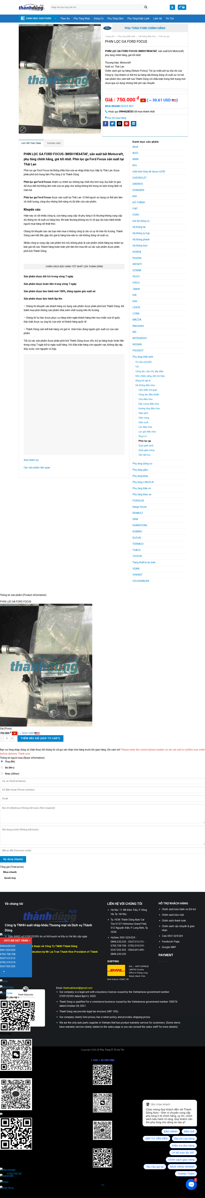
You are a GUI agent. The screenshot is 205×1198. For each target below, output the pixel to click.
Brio (134, 165)
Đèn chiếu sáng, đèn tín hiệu (150, 376)
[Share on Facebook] (105, 124)
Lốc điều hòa (145, 427)
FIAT (135, 208)
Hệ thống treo (140, 245)
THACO (136, 550)
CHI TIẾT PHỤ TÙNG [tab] (31, 143)
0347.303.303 (7, 966)
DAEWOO (137, 183)
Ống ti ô (143, 436)
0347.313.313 (7, 958)
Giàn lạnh (143, 413)
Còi (137, 366)
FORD (135, 214)
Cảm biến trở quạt (148, 390)
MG (134, 331)
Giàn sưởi (143, 422)
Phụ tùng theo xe (141, 494)
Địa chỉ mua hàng (116, 117)
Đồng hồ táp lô (143, 380)
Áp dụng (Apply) (13, 859)
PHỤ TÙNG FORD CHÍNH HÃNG (145, 28)
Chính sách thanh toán (174, 920)
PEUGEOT (138, 350)
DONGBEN (138, 190)
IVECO (136, 282)
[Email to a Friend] (119, 124)
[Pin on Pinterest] (126, 124)
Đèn (134, 196)
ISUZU (136, 276)
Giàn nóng (144, 417)
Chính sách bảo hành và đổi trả (179, 909)
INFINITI (137, 264)
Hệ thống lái (139, 227)
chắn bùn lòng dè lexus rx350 (148, 171)
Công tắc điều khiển (149, 394)
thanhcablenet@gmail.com (77, 987)
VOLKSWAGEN (140, 580)
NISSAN (137, 344)
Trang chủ (110, 36)
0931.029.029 (7, 950)
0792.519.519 (7, 962)
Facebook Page (171, 941)
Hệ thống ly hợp (141, 233)
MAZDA (136, 319)
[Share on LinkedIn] (133, 124)
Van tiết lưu (144, 455)
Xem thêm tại (31, 460)
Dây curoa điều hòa (149, 404)
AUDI (135, 152)
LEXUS (136, 307)
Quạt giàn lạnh (146, 445)
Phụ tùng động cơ (142, 463)
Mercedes (138, 325)
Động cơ (98, 18)
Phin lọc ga (164, 36)
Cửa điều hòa (145, 399)
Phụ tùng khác (82, 18)
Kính (134, 301)
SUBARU (137, 531)
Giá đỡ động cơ (140, 220)
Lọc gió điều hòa (147, 431)
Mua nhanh (10, 875)
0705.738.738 (7, 954)
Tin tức (170, 18)
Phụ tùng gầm (115, 18)
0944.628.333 (7, 946)
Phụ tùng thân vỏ (141, 488)
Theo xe (65, 18)
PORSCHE (138, 500)
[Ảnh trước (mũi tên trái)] (3, 1192)
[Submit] (145, 7)
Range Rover (139, 506)
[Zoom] (23, 130)
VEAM (135, 568)
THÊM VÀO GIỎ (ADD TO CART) (40, 738)
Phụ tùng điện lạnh (138, 18)
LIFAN (135, 313)
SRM (135, 519)
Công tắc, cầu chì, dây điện (149, 371)
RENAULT (137, 512)
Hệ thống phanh (141, 239)
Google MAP (169, 947)
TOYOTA (137, 556)
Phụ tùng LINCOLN (143, 482)
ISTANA (136, 270)
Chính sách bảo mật (173, 914)
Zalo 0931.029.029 (172, 935)
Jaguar (136, 288)
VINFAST (137, 574)
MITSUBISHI (139, 338)
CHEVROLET (139, 177)
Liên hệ (157, 18)
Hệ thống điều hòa (147, 36)
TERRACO (138, 543)
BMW (135, 159)
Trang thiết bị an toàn (143, 562)
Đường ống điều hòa (149, 408)
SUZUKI (136, 537)
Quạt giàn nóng (146, 450)
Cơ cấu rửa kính (143, 362)
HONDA (136, 251)
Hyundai (136, 257)
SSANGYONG (139, 525)
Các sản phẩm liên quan (37, 467)
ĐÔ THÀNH (138, 202)
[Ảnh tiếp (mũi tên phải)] (12, 1192)
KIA (134, 295)
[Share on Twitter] (112, 124)
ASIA (135, 146)
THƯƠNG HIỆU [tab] (54, 143)
